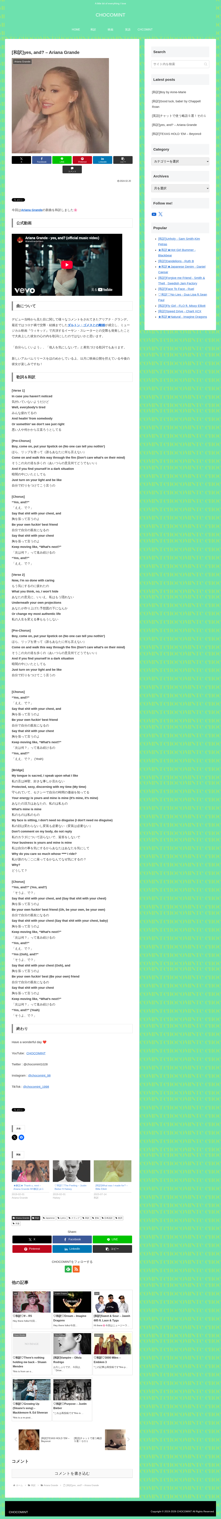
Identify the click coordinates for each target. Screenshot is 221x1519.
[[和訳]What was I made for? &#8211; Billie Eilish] (112, 1171)
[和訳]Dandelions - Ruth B (176, 261)
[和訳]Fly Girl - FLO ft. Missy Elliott (181, 306)
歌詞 (120, 1218)
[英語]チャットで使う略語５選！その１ (179, 115)
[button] (123, 160)
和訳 (37, 1218)
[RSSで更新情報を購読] (76, 1269)
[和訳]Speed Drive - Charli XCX (179, 311)
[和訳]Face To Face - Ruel (176, 289)
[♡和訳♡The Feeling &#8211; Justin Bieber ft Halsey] (71, 1171)
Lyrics (63, 1218)
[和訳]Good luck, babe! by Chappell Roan (176, 104)
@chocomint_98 (39, 1075)
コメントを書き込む (72, 1473)
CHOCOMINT (36, 1053)
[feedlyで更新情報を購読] (68, 1269)
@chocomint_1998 (36, 1086)
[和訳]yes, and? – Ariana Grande (174, 125)
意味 (97, 1218)
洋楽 (17, 1223)
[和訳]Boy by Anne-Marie (169, 92)
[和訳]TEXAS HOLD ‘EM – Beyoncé (176, 134)
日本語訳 (108, 1218)
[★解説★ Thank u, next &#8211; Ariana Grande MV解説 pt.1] (30, 1171)
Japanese (50, 1218)
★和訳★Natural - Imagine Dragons (182, 317)
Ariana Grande (22, 1218)
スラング (75, 1218)
